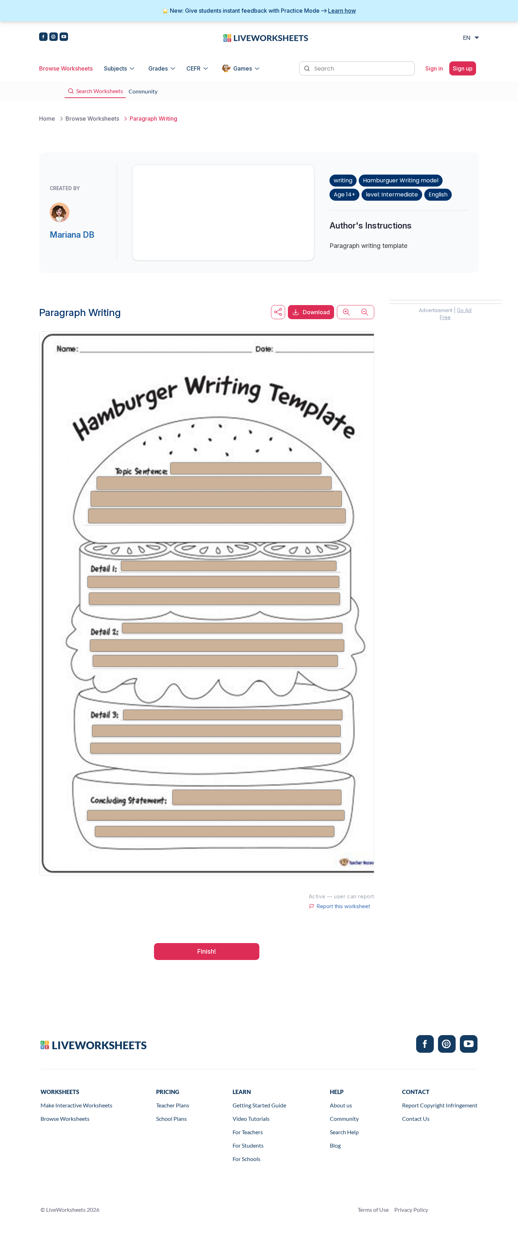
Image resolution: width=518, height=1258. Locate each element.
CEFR (193, 68)
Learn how (342, 10)
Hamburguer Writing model (400, 180)
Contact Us (416, 1118)
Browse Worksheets (66, 68)
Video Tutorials (251, 1118)
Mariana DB (72, 235)
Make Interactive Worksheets (76, 1105)
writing (343, 180)
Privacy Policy (411, 1209)
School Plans (171, 1118)
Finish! (206, 951)
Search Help (344, 1132)
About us (341, 1105)
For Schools (246, 1158)
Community (344, 1118)
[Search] (307, 68)
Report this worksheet (343, 906)
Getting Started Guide (259, 1105)
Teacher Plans (172, 1105)
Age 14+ (344, 194)
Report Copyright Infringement (439, 1105)
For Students (248, 1145)
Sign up (463, 68)
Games (242, 68)
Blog (335, 1145)
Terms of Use (373, 1209)
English (438, 194)
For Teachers (248, 1132)
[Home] (265, 37)
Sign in (434, 68)
